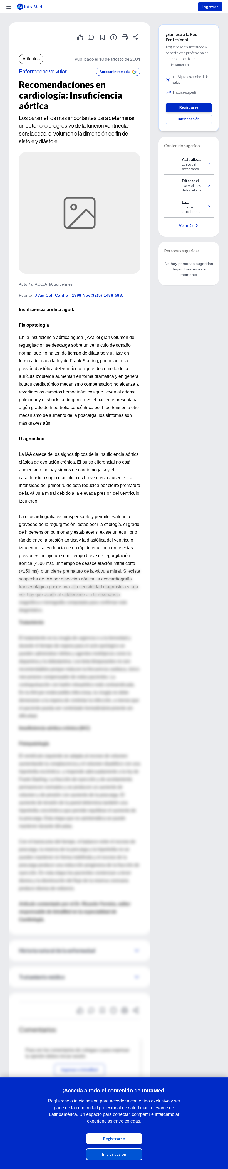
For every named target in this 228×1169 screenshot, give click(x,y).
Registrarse (114, 1138)
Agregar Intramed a (115, 72)
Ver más (186, 225)
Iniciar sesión (114, 1154)
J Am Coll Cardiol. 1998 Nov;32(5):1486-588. (79, 295)
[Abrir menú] (8, 6)
